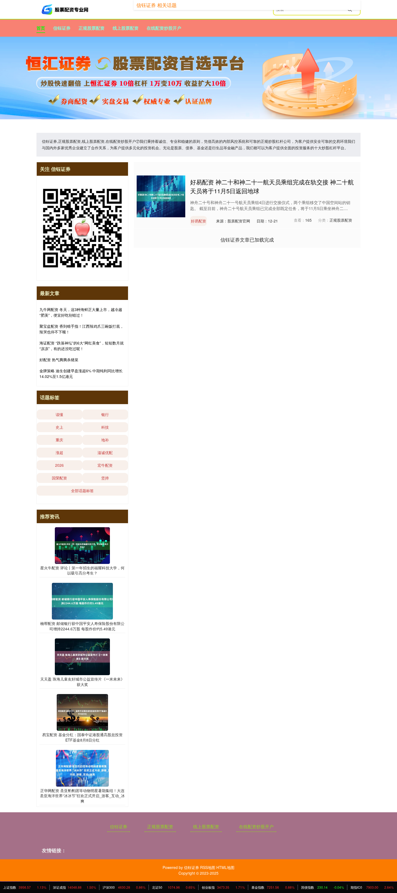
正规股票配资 (92, 28)
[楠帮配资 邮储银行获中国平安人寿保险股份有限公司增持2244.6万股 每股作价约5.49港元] (82, 600)
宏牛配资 (105, 465)
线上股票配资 (126, 28)
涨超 (59, 452)
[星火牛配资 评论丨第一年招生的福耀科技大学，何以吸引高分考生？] (82, 545)
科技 (105, 427)
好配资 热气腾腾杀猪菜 (58, 359)
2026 (59, 465)
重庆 (59, 439)
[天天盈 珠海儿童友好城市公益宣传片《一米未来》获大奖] (82, 656)
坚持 (105, 478)
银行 (105, 414)
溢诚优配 (105, 452)
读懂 (59, 414)
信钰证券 (61, 28)
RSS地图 (207, 867)
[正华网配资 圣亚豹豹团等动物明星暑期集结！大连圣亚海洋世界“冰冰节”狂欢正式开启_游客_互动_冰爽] (82, 767)
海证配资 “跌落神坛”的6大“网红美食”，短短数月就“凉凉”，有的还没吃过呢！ (81, 345)
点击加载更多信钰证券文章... (247, 239)
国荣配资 (59, 478)
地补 (105, 439)
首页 (40, 28)
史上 (59, 427)
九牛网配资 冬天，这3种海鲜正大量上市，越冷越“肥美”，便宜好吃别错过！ (80, 312)
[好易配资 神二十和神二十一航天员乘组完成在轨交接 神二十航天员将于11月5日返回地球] (161, 195)
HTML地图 (225, 867)
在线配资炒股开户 (164, 28)
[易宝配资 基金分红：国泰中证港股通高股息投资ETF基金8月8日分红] (82, 712)
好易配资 (198, 221)
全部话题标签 (82, 490)
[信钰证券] (65, 9)
